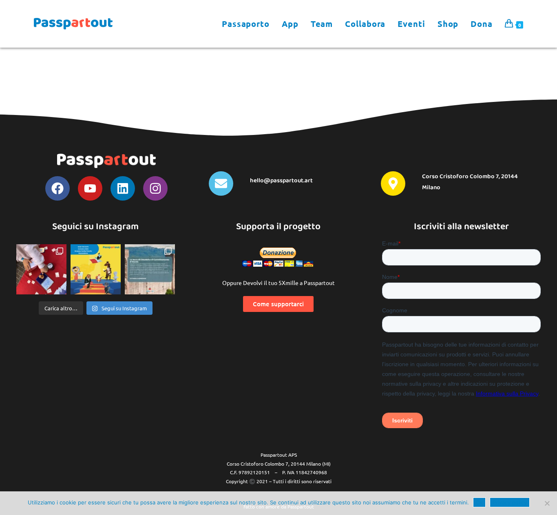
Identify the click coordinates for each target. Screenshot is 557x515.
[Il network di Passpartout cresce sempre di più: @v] (150, 269)
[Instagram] (155, 188)
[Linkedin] (123, 188)
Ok (479, 502)
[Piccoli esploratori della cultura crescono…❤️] (41, 269)
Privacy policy (510, 502)
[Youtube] (90, 188)
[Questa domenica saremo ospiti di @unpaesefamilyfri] (96, 269)
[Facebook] (57, 188)
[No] (547, 503)
